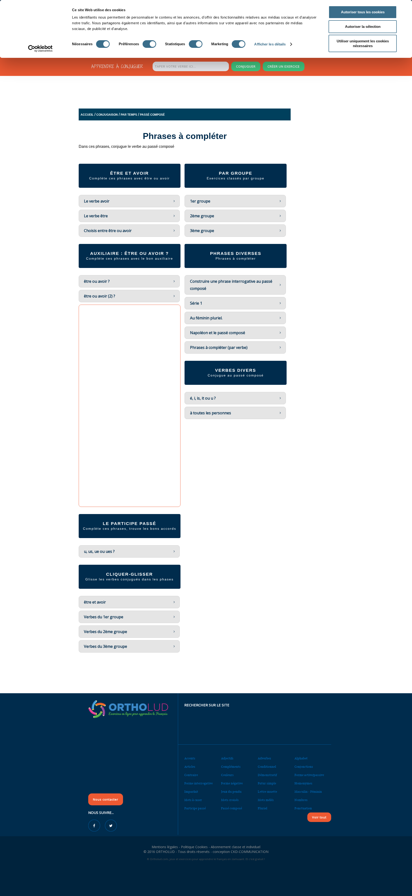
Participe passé (195, 808)
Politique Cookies (194, 847)
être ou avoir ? (97, 281)
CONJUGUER (246, 66)
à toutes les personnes (210, 413)
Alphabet (301, 758)
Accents (189, 758)
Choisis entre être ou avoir (108, 230)
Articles (189, 767)
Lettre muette (267, 792)
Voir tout (319, 817)
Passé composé (152, 114)
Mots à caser (193, 800)
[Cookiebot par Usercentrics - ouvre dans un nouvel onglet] (40, 48)
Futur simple (267, 783)
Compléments (231, 767)
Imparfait (191, 792)
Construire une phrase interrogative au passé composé (231, 285)
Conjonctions (303, 767)
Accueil (87, 114)
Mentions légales (165, 847)
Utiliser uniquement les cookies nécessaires (363, 43)
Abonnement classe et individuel (235, 847)
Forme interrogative (198, 783)
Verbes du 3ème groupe (105, 646)
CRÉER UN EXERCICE (284, 66)
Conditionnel (267, 767)
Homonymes (303, 783)
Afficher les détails (270, 44)
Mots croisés (230, 800)
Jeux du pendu (231, 792)
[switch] (149, 44)
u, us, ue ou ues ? (99, 551)
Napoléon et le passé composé (217, 332)
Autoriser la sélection (363, 27)
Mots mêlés (266, 800)
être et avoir (95, 602)
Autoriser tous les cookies (363, 12)
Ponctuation (303, 808)
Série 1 (196, 303)
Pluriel (262, 808)
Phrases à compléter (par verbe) (218, 347)
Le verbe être (96, 215)
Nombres (301, 800)
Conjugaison (107, 114)
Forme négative (232, 783)
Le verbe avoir (96, 201)
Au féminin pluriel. (206, 318)
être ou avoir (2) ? (99, 296)
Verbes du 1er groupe (103, 616)
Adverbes (264, 758)
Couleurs (227, 775)
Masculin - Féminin (308, 792)
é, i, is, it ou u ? (203, 398)
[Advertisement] (194, 91)
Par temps (129, 114)
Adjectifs (227, 758)
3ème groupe (202, 230)
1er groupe (200, 201)
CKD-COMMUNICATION (249, 851)
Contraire (191, 775)
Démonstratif (267, 775)
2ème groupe (202, 215)
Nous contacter (105, 799)
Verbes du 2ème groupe (105, 631)
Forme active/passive (309, 775)
